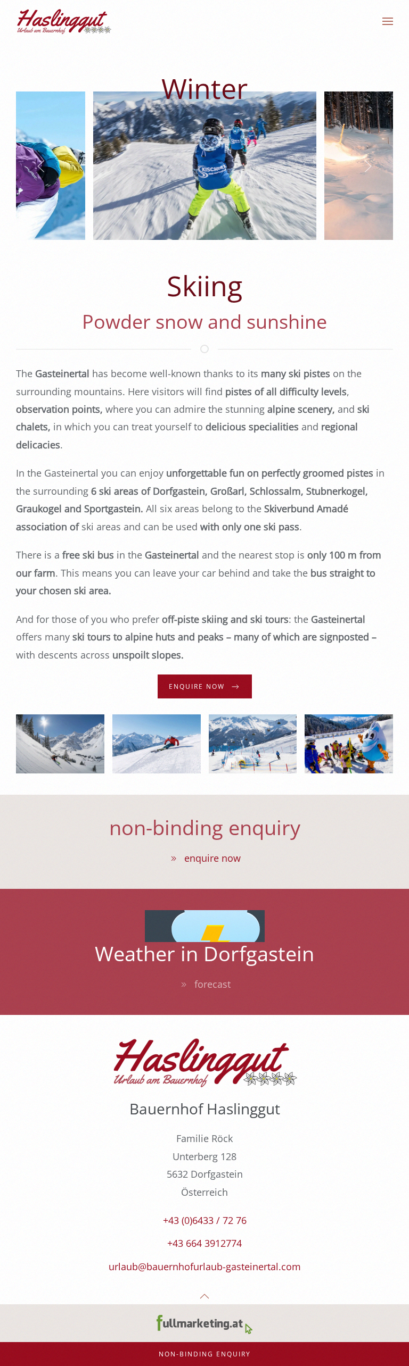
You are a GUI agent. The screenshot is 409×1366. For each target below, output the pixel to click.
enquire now (212, 858)
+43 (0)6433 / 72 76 (205, 1220)
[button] (387, 21)
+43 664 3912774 (204, 1243)
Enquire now (197, 686)
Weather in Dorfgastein (204, 953)
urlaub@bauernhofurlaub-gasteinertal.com (205, 1266)
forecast (212, 984)
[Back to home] (64, 21)
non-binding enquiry (204, 827)
